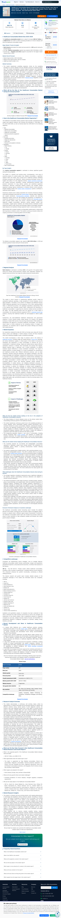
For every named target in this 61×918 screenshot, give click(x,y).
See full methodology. (30, 659)
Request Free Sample (33, 115)
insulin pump (24, 628)
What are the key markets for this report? (13, 869)
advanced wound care (37, 312)
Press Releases (25, 889)
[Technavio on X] (42, 901)
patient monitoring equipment (35, 180)
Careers (33, 891)
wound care (34, 339)
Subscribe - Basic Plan (48, 44)
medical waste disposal (16, 453)
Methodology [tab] (31, 33)
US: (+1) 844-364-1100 (47, 893)
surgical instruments (16, 741)
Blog (23, 887)
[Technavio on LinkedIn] (41, 901)
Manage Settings (44, 915)
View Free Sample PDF (51, 55)
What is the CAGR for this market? (11, 855)
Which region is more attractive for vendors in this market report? (19, 866)
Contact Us (33, 893)
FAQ (32, 889)
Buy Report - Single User (48, 37)
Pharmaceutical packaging (22, 196)
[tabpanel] (22, 434)
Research (24, 893)
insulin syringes (21, 434)
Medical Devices (29, 77)
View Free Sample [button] (52, 16)
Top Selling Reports (29, 2)
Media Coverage (25, 891)
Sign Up (54, 887)
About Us (33, 887)
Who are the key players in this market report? (14, 862)
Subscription (15, 887)
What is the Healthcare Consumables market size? (15, 851)
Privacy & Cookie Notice (28, 913)
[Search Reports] (43, 2)
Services (22, 2)
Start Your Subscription (51, 148)
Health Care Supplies (10, 4)
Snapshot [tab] (8, 33)
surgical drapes (25, 194)
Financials (5, 898)
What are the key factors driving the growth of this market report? (19, 873)
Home (4, 4)
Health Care (5, 900)
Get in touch (22, 832)
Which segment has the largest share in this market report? (17, 877)
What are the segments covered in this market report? (16, 859)
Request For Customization (51, 91)
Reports (16, 2)
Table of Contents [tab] (19, 33)
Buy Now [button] (42, 16)
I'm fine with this (54, 915)
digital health (28, 644)
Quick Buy (52, 52)
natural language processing (35, 646)
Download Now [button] (23, 844)
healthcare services (7, 339)
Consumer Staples (7, 894)
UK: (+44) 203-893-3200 (48, 896)
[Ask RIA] (57, 914)
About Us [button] (37, 2)
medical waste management (24, 188)
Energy (4, 896)
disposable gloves (38, 199)
